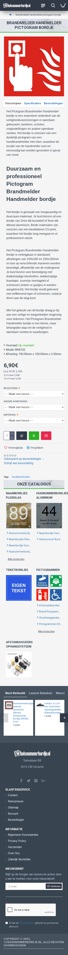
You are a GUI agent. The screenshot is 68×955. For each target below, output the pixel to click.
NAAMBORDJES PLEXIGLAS (16, 495)
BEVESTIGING (11, 388)
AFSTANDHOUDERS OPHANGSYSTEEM (19, 644)
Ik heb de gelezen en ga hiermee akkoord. (33, 925)
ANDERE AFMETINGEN (15, 401)
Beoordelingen (53, 103)
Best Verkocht (15, 693)
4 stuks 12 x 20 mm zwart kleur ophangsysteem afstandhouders (52, 708)
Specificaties (32, 103)
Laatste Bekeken (40, 693)
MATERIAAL (10, 414)
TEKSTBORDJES (17, 570)
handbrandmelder (21, 477)
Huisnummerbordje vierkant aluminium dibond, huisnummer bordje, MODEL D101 (22, 712)
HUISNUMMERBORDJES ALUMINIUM (49, 495)
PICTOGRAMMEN (48, 570)
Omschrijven (13, 103)
